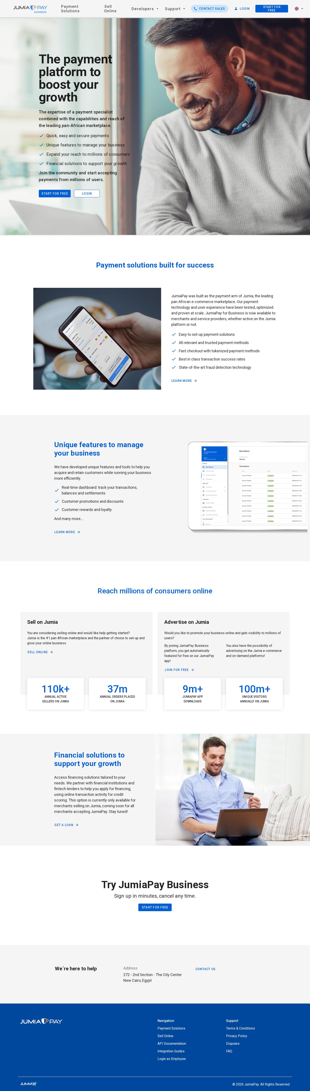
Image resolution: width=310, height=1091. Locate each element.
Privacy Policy (236, 1036)
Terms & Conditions (240, 1028)
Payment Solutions (171, 1028)
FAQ (229, 1051)
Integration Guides (171, 1051)
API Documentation (172, 1044)
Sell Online (165, 1036)
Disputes (233, 1044)
